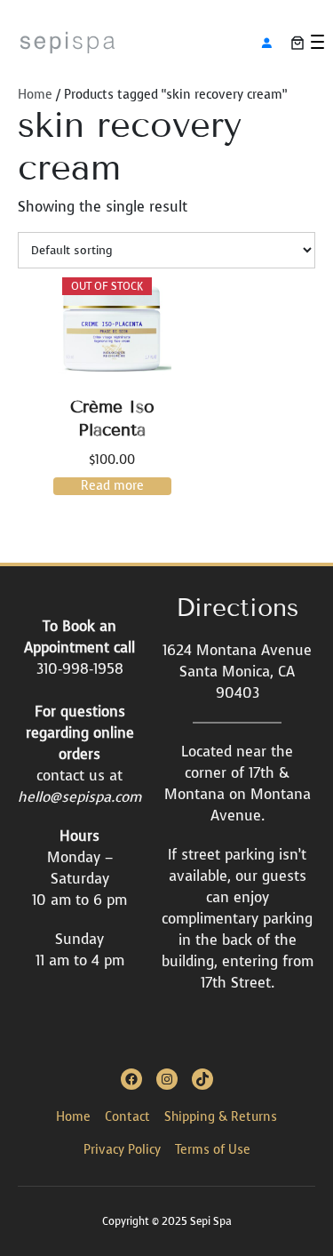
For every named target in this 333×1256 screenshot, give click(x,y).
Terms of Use (212, 1149)
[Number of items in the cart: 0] (297, 42)
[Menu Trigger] (318, 41)
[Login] (266, 42)
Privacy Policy (122, 1149)
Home (35, 94)
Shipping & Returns (220, 1116)
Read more (112, 485)
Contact (127, 1116)
